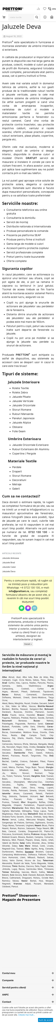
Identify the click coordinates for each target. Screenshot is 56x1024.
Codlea (50, 715)
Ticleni (9, 776)
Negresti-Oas (8, 848)
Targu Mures (8, 825)
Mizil (14, 840)
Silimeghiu (26, 811)
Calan (24, 787)
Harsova (18, 744)
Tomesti (15, 802)
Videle (50, 863)
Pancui (14, 886)
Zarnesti (49, 717)
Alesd (4, 703)
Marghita (19, 703)
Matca (12, 767)
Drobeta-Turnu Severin (13, 816)
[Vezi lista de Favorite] (45, 9)
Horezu (36, 877)
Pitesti (24, 691)
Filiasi (42, 761)
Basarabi (6, 741)
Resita (14, 735)
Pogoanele (20, 723)
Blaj (51, 677)
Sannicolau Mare (34, 869)
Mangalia (42, 744)
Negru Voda (22, 747)
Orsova (28, 816)
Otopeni (17, 805)
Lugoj (14, 869)
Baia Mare (30, 808)
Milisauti (31, 857)
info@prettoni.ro (40, 509)
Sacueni (43, 703)
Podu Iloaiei (35, 799)
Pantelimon (29, 805)
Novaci (25, 773)
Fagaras (6, 717)
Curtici (11, 683)
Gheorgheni (19, 782)
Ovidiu (32, 747)
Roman (13, 828)
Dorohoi (28, 712)
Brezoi (5, 877)
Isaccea (25, 872)
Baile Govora (16, 875)
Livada (50, 846)
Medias (19, 851)
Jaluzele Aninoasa (10, 558)
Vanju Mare (48, 816)
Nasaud (24, 709)
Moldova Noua (30, 732)
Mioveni (14, 691)
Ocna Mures (25, 680)
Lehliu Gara (29, 726)
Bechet (5, 761)
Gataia (50, 866)
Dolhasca (32, 854)
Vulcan (50, 790)
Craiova (23, 761)
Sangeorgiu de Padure (13, 822)
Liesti (4, 767)
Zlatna (50, 680)
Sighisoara (40, 822)
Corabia (22, 831)
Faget (43, 866)
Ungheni (29, 825)
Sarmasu (30, 822)
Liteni (22, 857)
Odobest (6, 886)
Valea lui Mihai (19, 706)
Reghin (50, 819)
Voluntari (6, 808)
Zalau (14, 846)
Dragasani (27, 877)
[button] (28, 644)
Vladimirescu (35, 686)
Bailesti (5, 758)
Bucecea (18, 712)
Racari (25, 755)
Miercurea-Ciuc (35, 782)
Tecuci (41, 767)
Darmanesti (48, 694)
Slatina (27, 834)
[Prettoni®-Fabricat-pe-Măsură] (13, 8)
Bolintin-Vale (7, 770)
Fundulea (16, 726)
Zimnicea (6, 866)
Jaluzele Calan (9, 567)
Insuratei (31, 715)
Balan (4, 779)
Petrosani (23, 790)
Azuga (43, 834)
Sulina (42, 872)
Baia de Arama (46, 814)
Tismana (18, 776)
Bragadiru (32, 802)
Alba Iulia (27, 677)
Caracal (12, 831)
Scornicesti (17, 834)
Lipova (25, 683)
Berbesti (49, 875)
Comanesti (31, 694)
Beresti (50, 764)
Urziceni (34, 796)
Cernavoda (7, 744)
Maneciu (6, 840)
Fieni (30, 752)
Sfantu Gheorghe (35, 749)
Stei (7, 706)
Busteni (29, 837)
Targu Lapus (39, 811)
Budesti (5, 726)
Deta (37, 866)
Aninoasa (6, 787)
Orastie (5, 790)
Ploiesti (20, 840)
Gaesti (39, 752)
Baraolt (50, 747)
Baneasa (23, 720)
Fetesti (39, 793)
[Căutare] (36, 17)
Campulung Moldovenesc (14, 854)
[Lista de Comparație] (38, 9)
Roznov (21, 828)
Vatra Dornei (16, 860)
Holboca (49, 752)
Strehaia (37, 816)
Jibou (43, 843)
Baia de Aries (41, 677)
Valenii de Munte (10, 843)
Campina (39, 837)
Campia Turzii (37, 735)
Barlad (33, 880)
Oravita (43, 732)
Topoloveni (48, 691)
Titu (45, 755)
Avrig (41, 848)
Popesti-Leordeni (45, 805)
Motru (13, 773)
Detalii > (28, 644)
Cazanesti (27, 793)
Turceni (26, 776)
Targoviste (36, 755)
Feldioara (15, 717)
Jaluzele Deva (8, 571)
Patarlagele (7, 723)
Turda (38, 738)
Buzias (22, 866)
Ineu (18, 683)
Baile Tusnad (47, 776)
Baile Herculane (42, 729)
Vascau (32, 706)
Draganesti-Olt (35, 831)
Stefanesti (35, 691)
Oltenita (41, 726)
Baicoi (50, 834)
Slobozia (13, 796)
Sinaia (37, 840)
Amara (16, 793)
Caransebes (15, 732)
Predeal (24, 717)
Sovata (50, 822)
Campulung (7, 688)
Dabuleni (34, 761)
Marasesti (48, 883)
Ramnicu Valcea (10, 880)
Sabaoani (30, 828)
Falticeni (42, 854)
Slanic (44, 840)
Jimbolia (6, 869)
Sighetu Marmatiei (11, 811)
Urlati (50, 840)
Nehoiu (50, 720)
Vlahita (33, 784)
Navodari (10, 747)
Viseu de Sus (20, 814)
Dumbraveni (7, 851)
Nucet (27, 703)
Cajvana (49, 851)
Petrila (14, 790)
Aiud (18, 677)
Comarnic (48, 837)
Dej (13, 738)
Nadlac (32, 683)
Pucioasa (15, 755)
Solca (4, 860)
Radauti (41, 857)
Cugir (14, 680)
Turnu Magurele (38, 863)
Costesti (25, 688)
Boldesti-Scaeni (9, 837)
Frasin (50, 854)
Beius (10, 703)
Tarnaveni (19, 825)
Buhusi (17, 694)
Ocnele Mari (47, 877)
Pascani (17, 799)
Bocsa (5, 732)
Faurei (13, 715)
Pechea (19, 767)
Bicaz (44, 825)
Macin (34, 872)
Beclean (6, 709)
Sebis (19, 686)
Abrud (11, 677)
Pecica (50, 683)
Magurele (6, 805)
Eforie (25, 744)
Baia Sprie (41, 808)
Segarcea (19, 764)
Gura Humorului (10, 857)
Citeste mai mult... (26, 1015)
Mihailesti (23, 770)
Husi (41, 880)
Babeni (5, 875)
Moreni (5, 755)
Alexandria (7, 863)
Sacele (41, 717)
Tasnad (19, 848)
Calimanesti (15, 877)
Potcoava (6, 834)
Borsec (27, 779)
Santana (6, 686)
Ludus (21, 819)
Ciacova (30, 866)
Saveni (50, 712)
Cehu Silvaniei (32, 843)
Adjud (28, 883)
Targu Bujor (30, 767)
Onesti (26, 697)
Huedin (29, 738)
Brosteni (39, 851)
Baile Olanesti (29, 875)
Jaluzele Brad (8, 562)
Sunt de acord (45, 1020)
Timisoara (48, 869)
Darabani (6, 712)
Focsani (37, 883)
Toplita (20, 784)
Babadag (15, 872)
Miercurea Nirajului (35, 819)
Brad (16, 787)
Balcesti (40, 875)
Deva (32, 787)
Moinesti (17, 697)
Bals (4, 831)
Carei (42, 846)
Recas (21, 869)
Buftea (42, 802)
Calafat (14, 761)
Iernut (13, 819)
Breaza (21, 837)
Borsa (50, 808)
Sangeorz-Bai (36, 709)
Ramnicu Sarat (35, 723)
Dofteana (6, 697)
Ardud (35, 846)
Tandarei (23, 796)
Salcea (50, 857)
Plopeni (29, 840)
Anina (20, 729)
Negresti (6, 883)
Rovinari (38, 773)
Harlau (5, 799)
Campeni (6, 680)
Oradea (34, 703)
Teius (43, 680)
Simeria (33, 790)
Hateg (41, 787)
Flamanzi (39, 712)
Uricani (41, 790)
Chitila (50, 802)
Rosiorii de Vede (21, 863)
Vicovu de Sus (32, 860)
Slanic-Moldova (39, 697)
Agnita (34, 848)
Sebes (36, 680)
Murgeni (49, 880)
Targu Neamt (42, 828)
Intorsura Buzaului (12, 749)
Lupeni (50, 787)
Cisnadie (49, 848)
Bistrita (15, 709)
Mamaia (33, 744)
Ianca (21, 715)
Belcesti (49, 796)
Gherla (21, 738)
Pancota (41, 683)
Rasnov (33, 717)
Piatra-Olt (48, 831)
